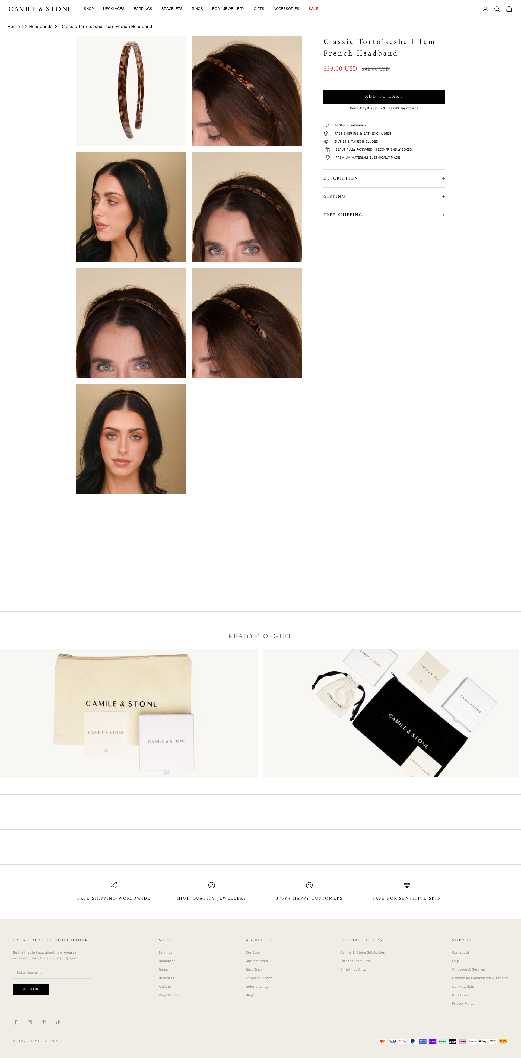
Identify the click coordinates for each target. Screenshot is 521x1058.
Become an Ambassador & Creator (480, 978)
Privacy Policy (463, 1003)
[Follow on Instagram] (30, 1022)
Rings (197, 9)
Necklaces (114, 9)
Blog (249, 995)
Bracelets (172, 9)
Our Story (253, 952)
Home (14, 26)
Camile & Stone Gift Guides (362, 952)
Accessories (286, 9)
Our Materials (257, 961)
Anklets (165, 987)
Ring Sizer (254, 969)
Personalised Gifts (355, 961)
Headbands (41, 26)
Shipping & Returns (468, 969)
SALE (313, 9)
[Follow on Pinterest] (44, 1022)
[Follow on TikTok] (58, 1022)
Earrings (143, 9)
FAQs (456, 961)
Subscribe (31, 989)
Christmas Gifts (353, 969)
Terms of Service (259, 978)
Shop (89, 9)
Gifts (259, 9)
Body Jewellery (228, 9)
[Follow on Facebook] (15, 1022)
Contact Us (461, 952)
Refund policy (257, 987)
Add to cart (384, 96)
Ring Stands (169, 995)
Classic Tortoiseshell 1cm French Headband (107, 26)
